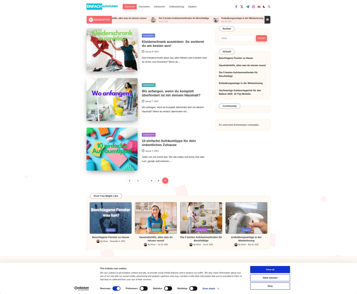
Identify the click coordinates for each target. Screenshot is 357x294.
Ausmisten (148, 35)
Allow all (270, 269)
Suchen (227, 28)
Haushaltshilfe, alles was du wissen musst (242, 65)
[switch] (144, 288)
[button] (130, 181)
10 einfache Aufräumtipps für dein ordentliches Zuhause (169, 143)
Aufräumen (148, 85)
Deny (270, 286)
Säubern (246, 230)
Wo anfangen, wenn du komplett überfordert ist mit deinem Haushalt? (171, 93)
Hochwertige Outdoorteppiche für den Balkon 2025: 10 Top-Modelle (240, 92)
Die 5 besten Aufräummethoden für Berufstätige (165, 18)
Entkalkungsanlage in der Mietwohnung (223, 18)
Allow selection (270, 278)
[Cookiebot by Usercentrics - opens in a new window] (81, 288)
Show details (208, 288)
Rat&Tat (110, 230)
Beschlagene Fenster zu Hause (236, 58)
